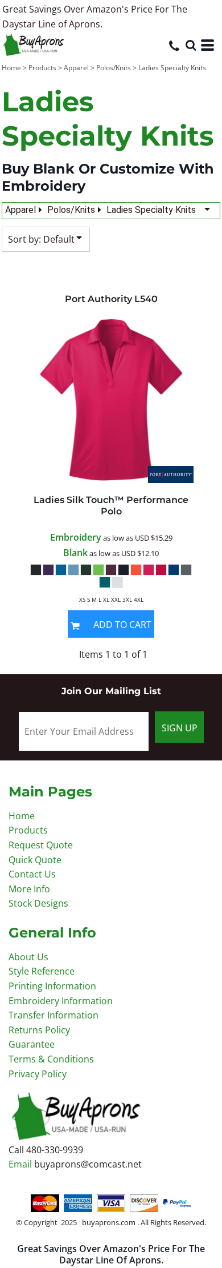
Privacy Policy (38, 1074)
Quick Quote (35, 860)
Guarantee (32, 1044)
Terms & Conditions (51, 1059)
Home (11, 68)
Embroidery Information (61, 1001)
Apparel (76, 68)
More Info (29, 889)
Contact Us (32, 874)
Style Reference (42, 971)
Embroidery (75, 537)
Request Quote (41, 845)
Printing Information (52, 986)
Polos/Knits (113, 68)
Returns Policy (39, 1030)
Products (42, 68)
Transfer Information (53, 1015)
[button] (190, 45)
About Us (28, 957)
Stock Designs (38, 903)
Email (21, 1164)
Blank (75, 552)
